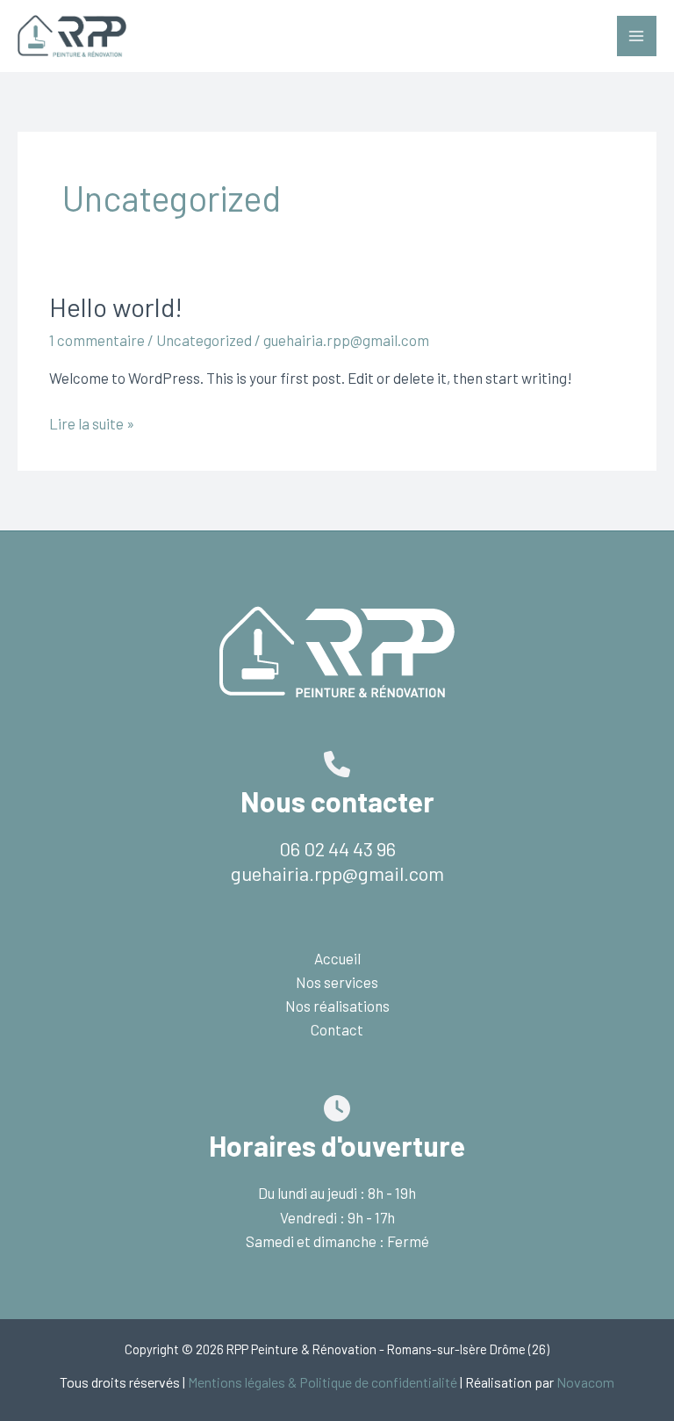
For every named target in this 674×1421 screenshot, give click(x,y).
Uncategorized (204, 340)
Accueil (337, 958)
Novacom (585, 1382)
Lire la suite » (91, 425)
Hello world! (116, 306)
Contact (337, 1029)
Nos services (337, 982)
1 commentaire (97, 340)
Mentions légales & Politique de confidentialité (322, 1382)
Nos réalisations (337, 1005)
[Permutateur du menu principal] (637, 36)
